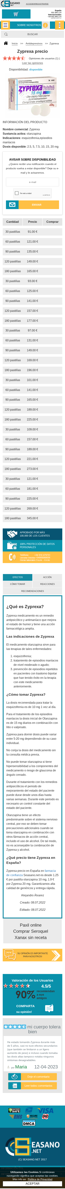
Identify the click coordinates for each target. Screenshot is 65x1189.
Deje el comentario (38, 1076)
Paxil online (31, 925)
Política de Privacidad (40, 1179)
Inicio (15, 43)
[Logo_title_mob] (10, 3)
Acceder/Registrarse (37, 4)
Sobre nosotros (29, 25)
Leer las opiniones (32, 62)
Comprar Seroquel (30, 931)
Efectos (18, 577)
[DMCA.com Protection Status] (32, 1122)
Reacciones (47, 584)
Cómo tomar (17, 584)
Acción (47, 577)
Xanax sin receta (31, 937)
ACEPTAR (33, 1183)
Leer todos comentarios (38, 1085)
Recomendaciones (32, 591)
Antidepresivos (34, 43)
